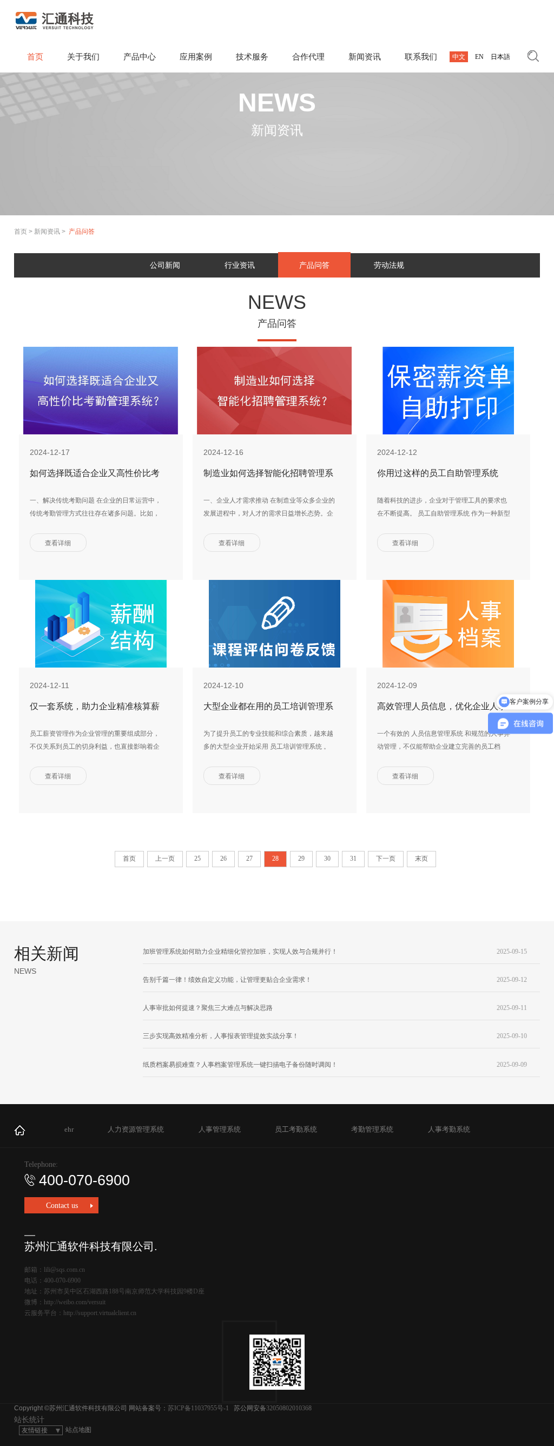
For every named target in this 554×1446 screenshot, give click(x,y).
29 (301, 858)
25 (197, 858)
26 (223, 858)
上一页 (165, 858)
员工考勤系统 (296, 1129)
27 (249, 858)
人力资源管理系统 (136, 1129)
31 (353, 858)
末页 (421, 858)
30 (327, 858)
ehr (69, 1129)
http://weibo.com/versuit (74, 1302)
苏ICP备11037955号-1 (198, 1408)
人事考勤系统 (449, 1129)
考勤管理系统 (372, 1129)
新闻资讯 (47, 231)
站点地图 (78, 1430)
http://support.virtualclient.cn (99, 1313)
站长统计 (29, 1420)
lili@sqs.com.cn (64, 1269)
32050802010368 (289, 1408)
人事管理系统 (220, 1129)
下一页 (385, 858)
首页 (20, 231)
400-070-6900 (84, 1180)
